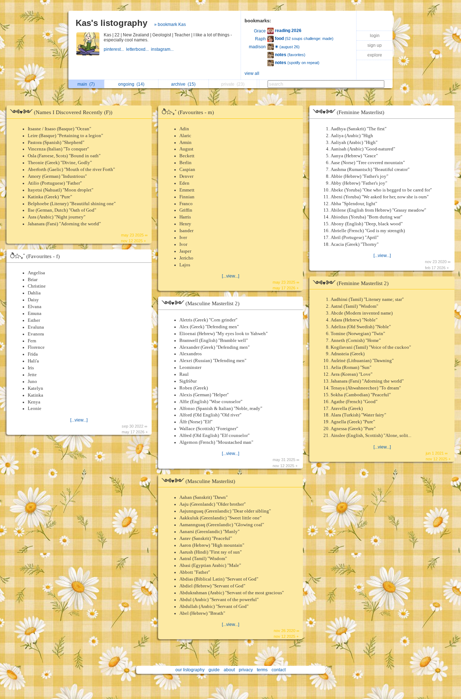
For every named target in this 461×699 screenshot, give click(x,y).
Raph (260, 38)
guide (214, 669)
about (229, 669)
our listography (190, 669)
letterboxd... (138, 49)
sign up (374, 45)
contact (279, 669)
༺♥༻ (61, 112)
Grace (260, 30)
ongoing (131, 84)
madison (257, 46)
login (375, 35)
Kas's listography (111, 23)
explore (374, 55)
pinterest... (115, 49)
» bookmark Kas (170, 24)
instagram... (163, 49)
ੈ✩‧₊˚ (35, 256)
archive (183, 84)
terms (262, 669)
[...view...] (79, 420)
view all (252, 73)
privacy (246, 669)
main (86, 84)
